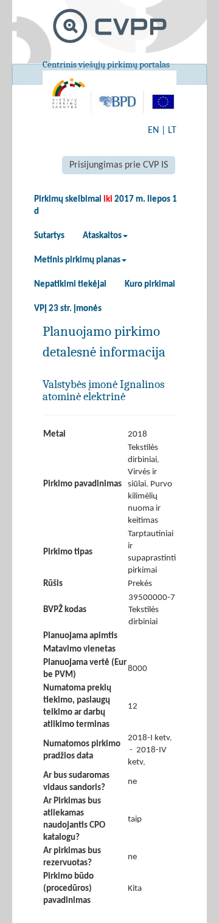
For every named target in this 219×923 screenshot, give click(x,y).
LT (172, 130)
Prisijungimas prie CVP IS (118, 165)
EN (153, 130)
